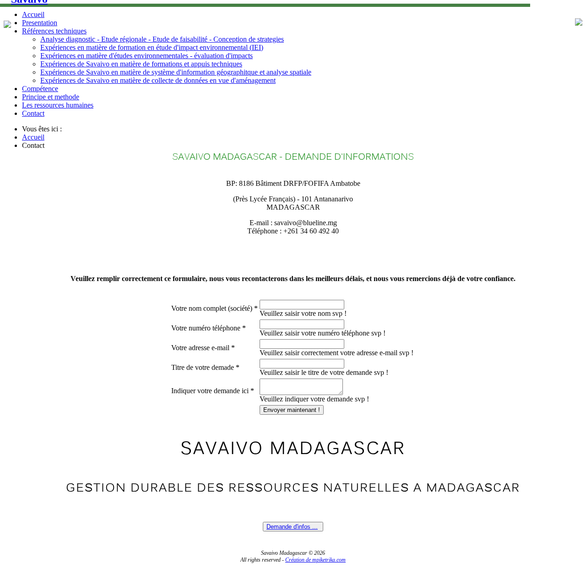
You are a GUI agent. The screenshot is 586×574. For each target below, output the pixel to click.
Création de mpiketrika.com (315, 560)
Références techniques (54, 31)
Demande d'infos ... (292, 526)
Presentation (39, 23)
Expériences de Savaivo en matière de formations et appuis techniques (141, 64)
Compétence (40, 88)
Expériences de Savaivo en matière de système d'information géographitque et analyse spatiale (175, 72)
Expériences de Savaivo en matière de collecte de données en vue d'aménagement (158, 80)
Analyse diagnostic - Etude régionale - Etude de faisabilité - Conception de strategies (162, 39)
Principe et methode (50, 97)
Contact (33, 113)
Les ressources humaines (57, 105)
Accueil (33, 14)
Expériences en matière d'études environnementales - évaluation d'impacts (146, 56)
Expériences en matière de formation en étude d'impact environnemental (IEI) (151, 47)
